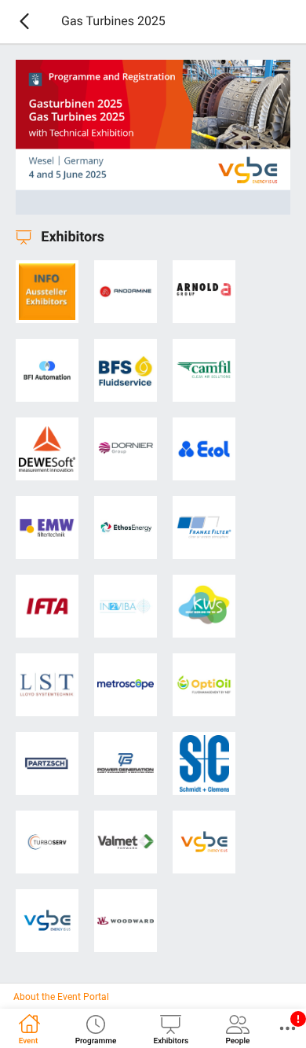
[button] (287, 1028)
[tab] (28, 1028)
